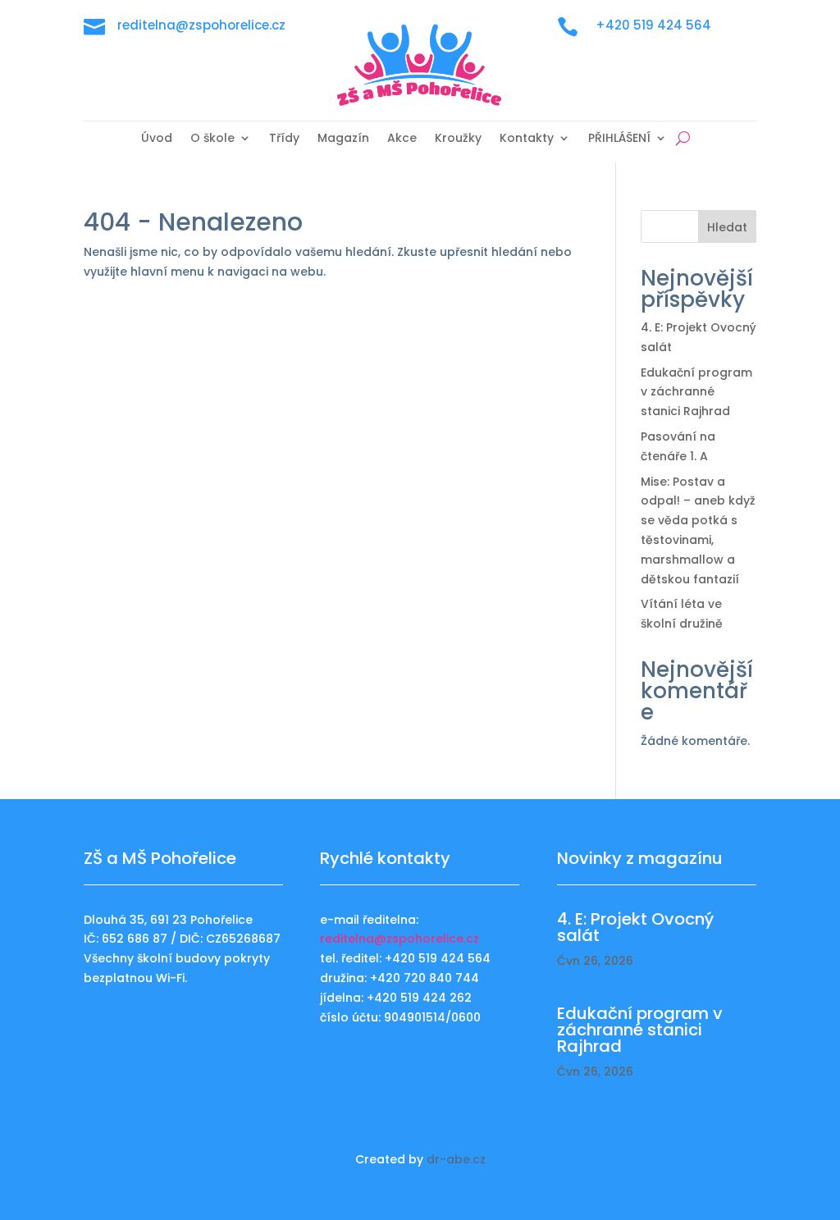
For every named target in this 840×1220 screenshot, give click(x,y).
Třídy (284, 139)
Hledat (727, 227)
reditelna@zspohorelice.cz (399, 938)
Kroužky (458, 139)
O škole (212, 139)
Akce (402, 139)
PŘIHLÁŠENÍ (619, 139)
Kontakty (527, 139)
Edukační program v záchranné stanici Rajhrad (696, 392)
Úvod (156, 139)
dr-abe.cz (456, 1159)
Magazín (343, 139)
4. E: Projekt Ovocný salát (635, 927)
